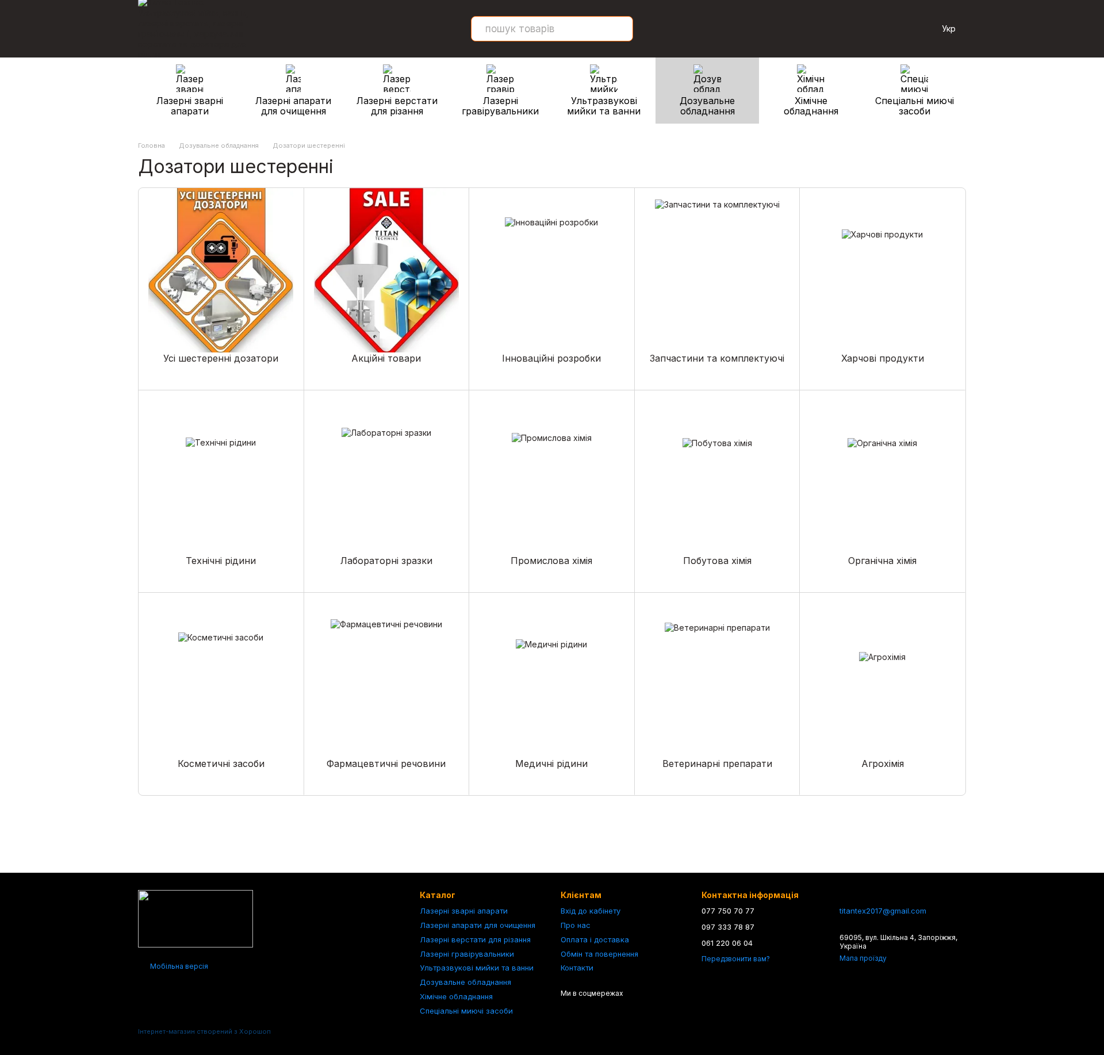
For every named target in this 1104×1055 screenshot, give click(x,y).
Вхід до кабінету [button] (590, 910)
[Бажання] (861, 29)
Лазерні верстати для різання (397, 106)
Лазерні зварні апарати (189, 106)
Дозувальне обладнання (707, 106)
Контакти (577, 967)
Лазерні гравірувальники (500, 106)
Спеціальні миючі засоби (914, 106)
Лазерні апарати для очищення (293, 106)
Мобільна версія (178, 966)
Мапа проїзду (863, 958)
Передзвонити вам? (736, 958)
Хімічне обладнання (811, 106)
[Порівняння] (891, 29)
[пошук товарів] (620, 28)
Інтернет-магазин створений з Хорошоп (204, 1031)
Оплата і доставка (595, 939)
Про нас (576, 925)
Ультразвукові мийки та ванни (604, 106)
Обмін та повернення (599, 953)
